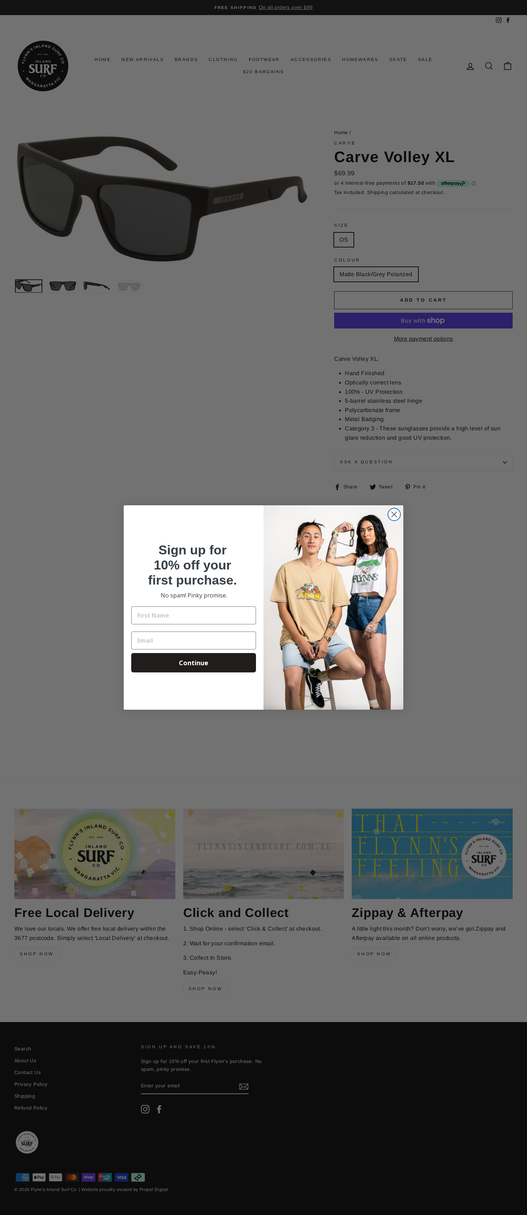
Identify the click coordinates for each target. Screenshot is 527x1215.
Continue (193, 662)
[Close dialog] (394, 514)
